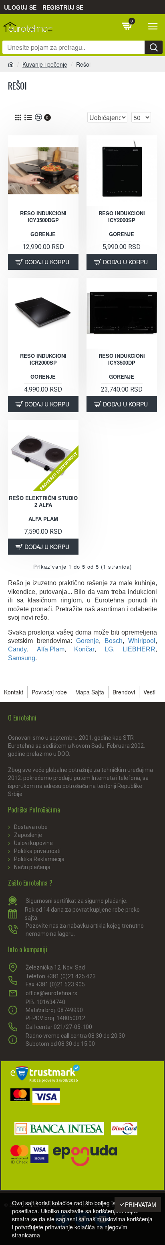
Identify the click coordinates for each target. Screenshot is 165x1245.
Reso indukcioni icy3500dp (122, 359)
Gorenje (43, 234)
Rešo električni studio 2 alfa (43, 501)
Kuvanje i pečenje (44, 64)
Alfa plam (43, 519)
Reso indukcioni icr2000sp (43, 359)
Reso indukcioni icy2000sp (122, 217)
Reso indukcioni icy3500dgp (43, 217)
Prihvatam (140, 1204)
